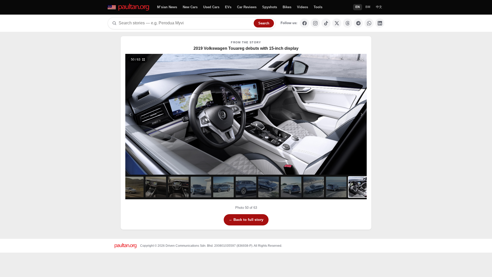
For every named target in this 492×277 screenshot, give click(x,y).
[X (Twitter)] (336, 23)
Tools (318, 7)
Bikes (287, 7)
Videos (302, 7)
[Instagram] (315, 23)
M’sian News (167, 7)
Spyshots (269, 7)
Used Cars (211, 7)
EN (357, 7)
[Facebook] (304, 23)
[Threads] (347, 23)
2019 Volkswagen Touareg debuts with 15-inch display (246, 48)
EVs (228, 7)
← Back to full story (246, 219)
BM (367, 7)
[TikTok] (326, 23)
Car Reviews (247, 7)
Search (263, 23)
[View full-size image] (361, 59)
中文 (379, 7)
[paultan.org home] (129, 7)
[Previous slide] (155, 114)
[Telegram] (358, 23)
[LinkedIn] (379, 23)
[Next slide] (336, 114)
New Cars (190, 7)
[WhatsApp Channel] (369, 23)
